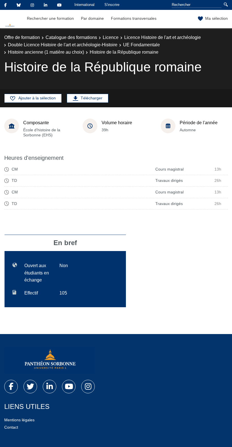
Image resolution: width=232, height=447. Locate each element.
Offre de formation (22, 37)
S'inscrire (111, 5)
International (84, 5)
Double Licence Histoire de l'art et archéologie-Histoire (62, 44)
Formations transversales (133, 18)
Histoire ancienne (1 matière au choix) (46, 52)
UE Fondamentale (141, 44)
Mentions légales (19, 420)
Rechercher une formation (50, 18)
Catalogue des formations (71, 37)
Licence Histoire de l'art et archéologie (162, 37)
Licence (111, 37)
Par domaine (92, 18)
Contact (11, 427)
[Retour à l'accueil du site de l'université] (49, 360)
